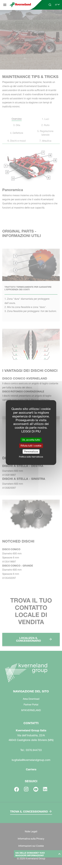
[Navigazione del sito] (5, 5)
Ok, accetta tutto (31, 439)
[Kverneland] (20, 4)
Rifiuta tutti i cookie (31, 445)
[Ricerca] (48, 16)
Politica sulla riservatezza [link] (31, 456)
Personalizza (31, 451)
